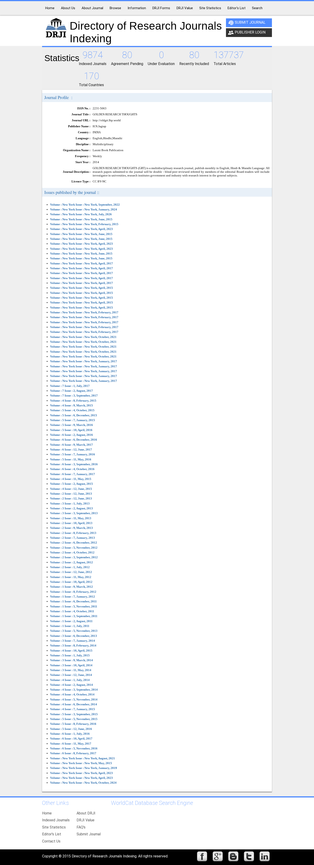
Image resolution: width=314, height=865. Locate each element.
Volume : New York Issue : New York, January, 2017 (83, 361)
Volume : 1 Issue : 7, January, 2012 (72, 596)
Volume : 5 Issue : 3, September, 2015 (74, 714)
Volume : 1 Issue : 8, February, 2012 (73, 591)
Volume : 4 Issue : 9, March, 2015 (71, 405)
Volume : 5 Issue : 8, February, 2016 (73, 724)
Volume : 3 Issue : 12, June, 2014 (71, 675)
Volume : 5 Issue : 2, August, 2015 (71, 483)
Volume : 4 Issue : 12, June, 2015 (71, 489)
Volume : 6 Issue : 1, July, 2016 (70, 733)
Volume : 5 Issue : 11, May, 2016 (70, 459)
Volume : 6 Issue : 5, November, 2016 (73, 748)
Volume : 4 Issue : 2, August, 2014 (71, 684)
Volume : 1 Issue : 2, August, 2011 (71, 621)
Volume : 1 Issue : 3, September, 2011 (73, 616)
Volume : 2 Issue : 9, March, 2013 (71, 528)
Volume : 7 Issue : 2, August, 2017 (71, 390)
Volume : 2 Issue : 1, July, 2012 (70, 567)
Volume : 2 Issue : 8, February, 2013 (73, 533)
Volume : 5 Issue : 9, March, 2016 (71, 425)
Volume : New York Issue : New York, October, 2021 (83, 337)
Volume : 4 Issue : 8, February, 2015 (73, 400)
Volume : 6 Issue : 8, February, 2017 (73, 753)
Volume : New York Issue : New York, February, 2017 (84, 312)
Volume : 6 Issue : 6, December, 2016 (73, 439)
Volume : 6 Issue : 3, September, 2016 (74, 464)
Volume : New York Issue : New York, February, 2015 (84, 224)
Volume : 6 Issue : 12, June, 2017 (71, 449)
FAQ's (81, 827)
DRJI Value (85, 820)
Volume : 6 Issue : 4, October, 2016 (72, 469)
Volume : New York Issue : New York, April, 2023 (81, 229)
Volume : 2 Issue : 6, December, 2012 (73, 542)
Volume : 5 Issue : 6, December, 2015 (73, 415)
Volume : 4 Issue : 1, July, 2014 (70, 680)
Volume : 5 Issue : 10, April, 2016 (71, 430)
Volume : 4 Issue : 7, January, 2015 (72, 709)
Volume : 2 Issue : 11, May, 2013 (70, 518)
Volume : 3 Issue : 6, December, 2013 (73, 636)
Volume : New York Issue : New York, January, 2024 (83, 209)
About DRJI (86, 813)
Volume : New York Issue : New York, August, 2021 (82, 758)
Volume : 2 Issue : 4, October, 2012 (72, 552)
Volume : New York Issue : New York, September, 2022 (85, 204)
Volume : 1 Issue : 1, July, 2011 (69, 626)
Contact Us (51, 841)
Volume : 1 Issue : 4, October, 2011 (72, 611)
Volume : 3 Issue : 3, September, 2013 (74, 513)
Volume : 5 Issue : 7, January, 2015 (72, 420)
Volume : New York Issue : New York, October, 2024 (83, 782)
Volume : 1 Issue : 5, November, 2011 (73, 606)
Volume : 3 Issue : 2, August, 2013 (71, 508)
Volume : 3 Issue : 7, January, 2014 (72, 640)
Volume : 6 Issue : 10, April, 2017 (71, 738)
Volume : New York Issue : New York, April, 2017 (81, 263)
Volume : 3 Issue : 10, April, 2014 (71, 665)
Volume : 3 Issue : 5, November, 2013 (73, 630)
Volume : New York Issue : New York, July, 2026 (81, 214)
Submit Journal (250, 22)
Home (47, 813)
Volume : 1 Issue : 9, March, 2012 (71, 586)
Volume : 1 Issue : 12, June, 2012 (71, 572)
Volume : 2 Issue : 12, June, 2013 (71, 493)
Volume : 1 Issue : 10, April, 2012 (71, 582)
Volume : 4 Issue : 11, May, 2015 (70, 479)
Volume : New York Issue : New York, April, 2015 (81, 287)
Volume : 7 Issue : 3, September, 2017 (74, 395)
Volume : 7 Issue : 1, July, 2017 (70, 386)
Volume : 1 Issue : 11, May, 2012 (70, 577)
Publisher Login (250, 32)
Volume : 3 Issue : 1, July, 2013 (70, 503)
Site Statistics (54, 827)
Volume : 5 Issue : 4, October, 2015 (72, 410)
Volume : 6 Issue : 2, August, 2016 (71, 435)
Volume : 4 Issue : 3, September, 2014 (74, 689)
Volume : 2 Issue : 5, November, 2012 (73, 547)
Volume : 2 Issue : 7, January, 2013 (72, 537)
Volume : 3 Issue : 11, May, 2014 (70, 670)
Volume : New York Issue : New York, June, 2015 (81, 219)
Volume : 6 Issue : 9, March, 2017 (71, 444)
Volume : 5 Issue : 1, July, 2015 (70, 655)
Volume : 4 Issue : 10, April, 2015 (71, 650)
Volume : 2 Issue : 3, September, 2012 (74, 557)
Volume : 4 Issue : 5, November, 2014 (73, 699)
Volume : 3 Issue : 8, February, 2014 (73, 645)
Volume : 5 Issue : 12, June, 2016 (71, 729)
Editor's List (51, 834)
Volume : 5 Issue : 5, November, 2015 (73, 719)
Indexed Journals (56, 820)
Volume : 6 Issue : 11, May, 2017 (70, 743)
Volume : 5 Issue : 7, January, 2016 (72, 454)
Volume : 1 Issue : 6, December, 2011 (73, 601)
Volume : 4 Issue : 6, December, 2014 (73, 704)
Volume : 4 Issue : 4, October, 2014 (72, 694)
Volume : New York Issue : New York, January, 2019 (83, 768)
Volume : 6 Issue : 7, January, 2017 (72, 474)
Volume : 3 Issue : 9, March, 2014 (71, 660)
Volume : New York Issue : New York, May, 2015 (81, 763)
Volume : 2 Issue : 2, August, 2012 (71, 562)
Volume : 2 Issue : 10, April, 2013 (71, 523)
